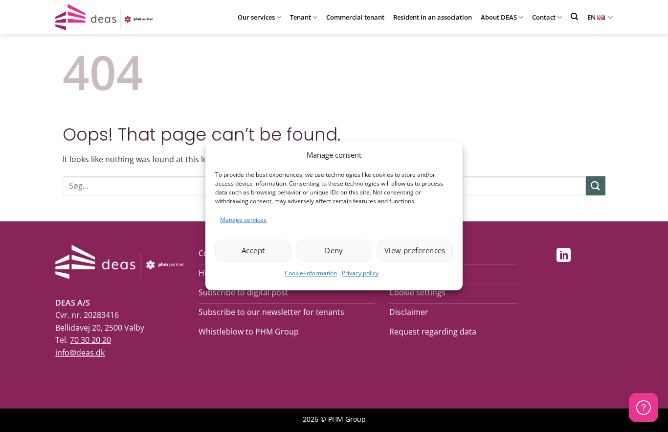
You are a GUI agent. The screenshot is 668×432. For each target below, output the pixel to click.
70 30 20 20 (90, 340)
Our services (256, 17)
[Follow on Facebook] (542, 256)
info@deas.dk (80, 352)
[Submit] (595, 185)
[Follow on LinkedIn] (564, 256)
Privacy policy (360, 273)
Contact (544, 17)
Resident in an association (432, 17)
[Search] (574, 16)
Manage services (243, 220)
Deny (334, 251)
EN (591, 17)
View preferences (414, 251)
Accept (253, 251)
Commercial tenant (355, 17)
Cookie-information (311, 273)
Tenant (300, 17)
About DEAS (499, 17)
